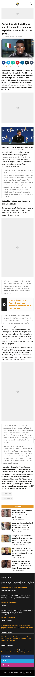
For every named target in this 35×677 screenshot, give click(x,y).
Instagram (8, 665)
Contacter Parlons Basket (8, 617)
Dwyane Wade (9, 652)
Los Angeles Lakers (6, 625)
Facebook (7, 656)
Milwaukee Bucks (17, 625)
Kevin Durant (13, 636)
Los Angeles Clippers (12, 627)
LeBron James (5, 636)
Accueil (6, 672)
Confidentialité (27, 672)
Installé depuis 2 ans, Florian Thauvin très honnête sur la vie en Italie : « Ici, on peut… (20, 304)
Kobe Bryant (17, 652)
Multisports (7, 494)
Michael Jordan (5, 650)
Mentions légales (13, 672)
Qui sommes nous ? (6, 587)
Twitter (7, 661)
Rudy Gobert (21, 636)
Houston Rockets (23, 627)
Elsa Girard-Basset (9, 67)
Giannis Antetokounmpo (11, 638)
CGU (21, 672)
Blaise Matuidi (7, 498)
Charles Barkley (14, 650)
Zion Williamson (10, 640)
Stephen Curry (23, 638)
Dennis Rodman (24, 650)
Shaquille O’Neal (26, 652)
